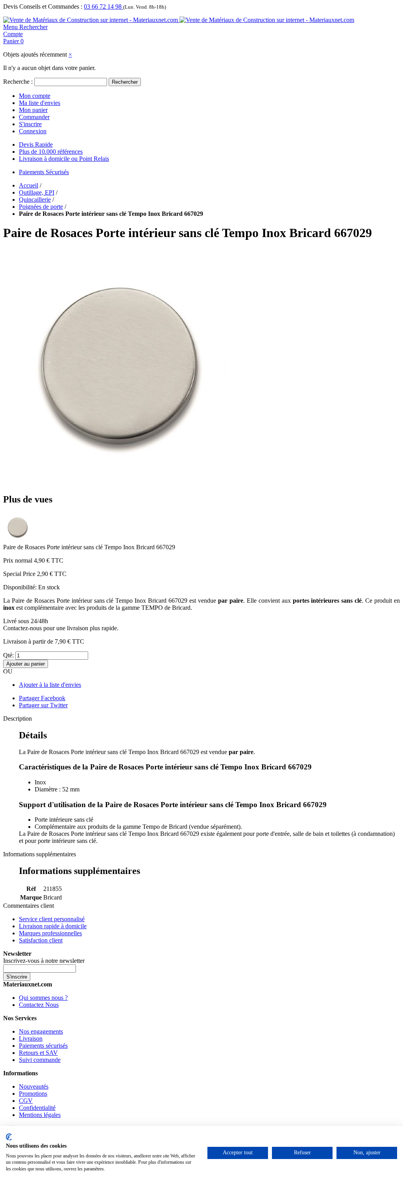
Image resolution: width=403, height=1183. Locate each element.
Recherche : (18, 81)
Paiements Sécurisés (44, 172)
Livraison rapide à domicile (53, 926)
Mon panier (33, 110)
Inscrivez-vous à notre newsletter (44, 960)
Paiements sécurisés (43, 1045)
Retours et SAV (38, 1052)
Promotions (33, 1093)
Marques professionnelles (50, 933)
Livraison (31, 1038)
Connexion (32, 131)
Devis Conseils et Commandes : (42, 6)
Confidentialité (37, 1107)
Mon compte (34, 95)
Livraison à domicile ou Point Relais (64, 158)
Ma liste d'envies (39, 102)
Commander (34, 117)
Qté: (8, 655)
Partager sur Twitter (43, 705)
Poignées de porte (41, 206)
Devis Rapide (36, 144)
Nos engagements (41, 1031)
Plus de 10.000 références (51, 151)
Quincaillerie (35, 199)
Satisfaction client (41, 940)
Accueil (28, 185)
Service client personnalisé (52, 919)
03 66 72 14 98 (103, 6)
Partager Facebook (42, 698)
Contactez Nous (39, 1004)
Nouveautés (33, 1086)
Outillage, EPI (36, 192)
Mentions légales (40, 1114)
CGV (26, 1100)
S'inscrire (30, 124)
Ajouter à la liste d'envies (50, 684)
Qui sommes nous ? (43, 997)
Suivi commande (40, 1059)
